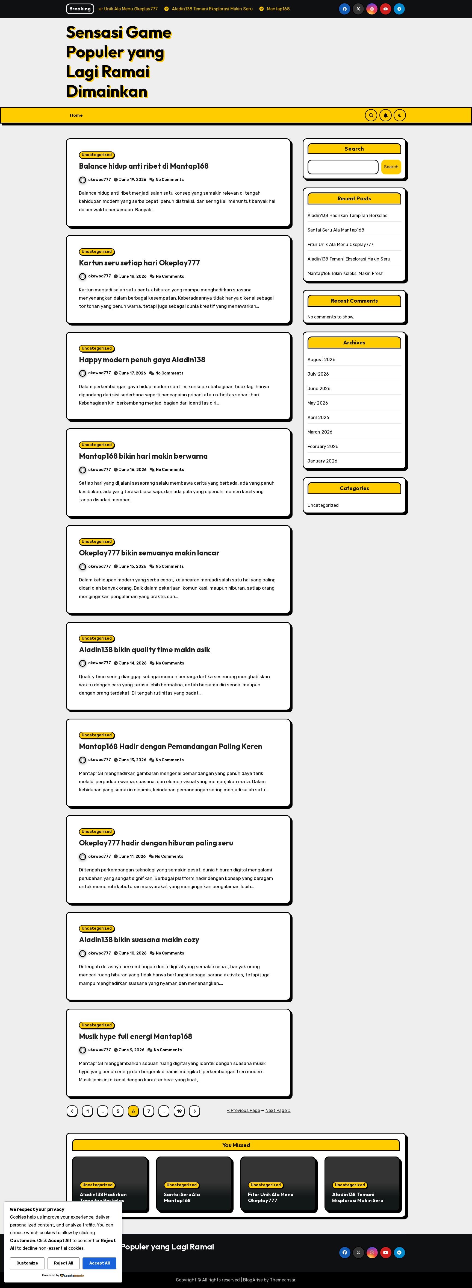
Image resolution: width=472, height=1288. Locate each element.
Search (354, 148)
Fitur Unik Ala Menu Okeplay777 (341, 244)
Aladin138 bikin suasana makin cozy (139, 939)
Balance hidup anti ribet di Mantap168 (144, 166)
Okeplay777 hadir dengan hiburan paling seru (156, 842)
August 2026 (321, 359)
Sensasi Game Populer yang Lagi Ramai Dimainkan (118, 61)
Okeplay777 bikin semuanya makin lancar (149, 552)
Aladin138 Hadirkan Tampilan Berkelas (347, 215)
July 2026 (318, 374)
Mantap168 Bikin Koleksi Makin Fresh (346, 273)
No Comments (170, 179)
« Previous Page (243, 1110)
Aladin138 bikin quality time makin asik (144, 649)
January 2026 (322, 461)
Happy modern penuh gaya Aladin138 (142, 359)
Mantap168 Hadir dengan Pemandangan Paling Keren (170, 746)
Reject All (63, 1263)
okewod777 (99, 179)
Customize (27, 1263)
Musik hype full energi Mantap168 (135, 1036)
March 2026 (320, 432)
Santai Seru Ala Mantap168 (336, 230)
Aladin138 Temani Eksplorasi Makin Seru (349, 259)
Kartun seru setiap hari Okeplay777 (139, 262)
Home (76, 115)
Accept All (99, 1263)
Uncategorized (97, 155)
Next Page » (278, 1110)
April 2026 (318, 417)
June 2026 (319, 388)
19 (179, 1111)
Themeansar (282, 1280)
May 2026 (318, 403)
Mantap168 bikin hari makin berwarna (143, 456)
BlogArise (253, 1280)
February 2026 (323, 446)
